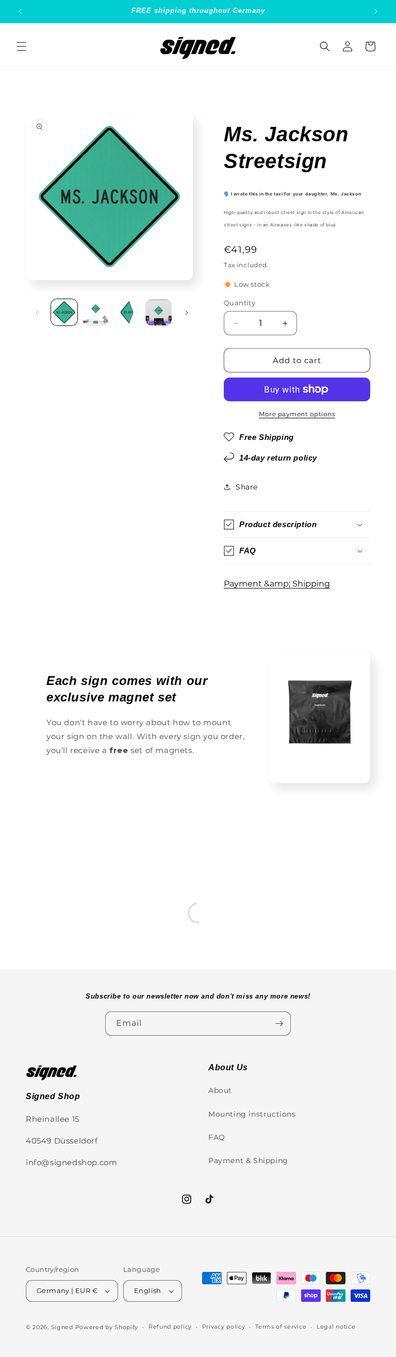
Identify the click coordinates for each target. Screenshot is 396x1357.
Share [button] (247, 487)
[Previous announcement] (20, 11)
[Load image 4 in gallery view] (158, 312)
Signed (62, 1327)
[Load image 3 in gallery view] (127, 312)
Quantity (239, 303)
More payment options (297, 414)
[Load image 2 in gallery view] (95, 312)
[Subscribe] (279, 1023)
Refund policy (170, 1326)
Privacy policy (223, 1326)
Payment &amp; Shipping (277, 583)
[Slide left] (37, 312)
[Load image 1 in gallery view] (64, 312)
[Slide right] (186, 312)
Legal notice (336, 1326)
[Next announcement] (376, 11)
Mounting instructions (252, 1114)
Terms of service (280, 1326)
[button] (21, 46)
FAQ (216, 1137)
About (220, 1090)
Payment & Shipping (248, 1160)
